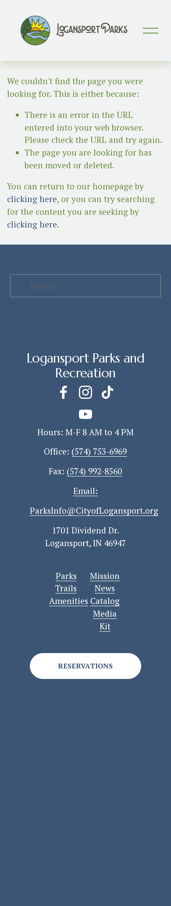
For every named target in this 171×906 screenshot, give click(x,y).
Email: (85, 491)
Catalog (105, 601)
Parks (66, 576)
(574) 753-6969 (99, 451)
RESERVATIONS (85, 666)
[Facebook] (64, 392)
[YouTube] (85, 414)
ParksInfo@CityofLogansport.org (94, 510)
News (105, 588)
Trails (66, 588)
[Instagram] (85, 392)
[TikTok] (107, 392)
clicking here (32, 199)
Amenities (68, 601)
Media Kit (105, 620)
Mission (105, 576)
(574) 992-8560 (94, 471)
